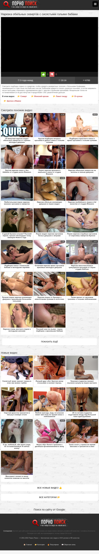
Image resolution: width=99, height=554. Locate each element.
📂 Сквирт (22, 96)
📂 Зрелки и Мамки (12, 101)
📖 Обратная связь (69, 545)
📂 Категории (40, 545)
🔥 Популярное (53, 545)
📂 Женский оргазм (40, 96)
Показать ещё (49, 341)
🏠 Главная (28, 545)
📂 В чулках (77, 96)
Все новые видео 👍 (49, 488)
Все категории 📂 (49, 497)
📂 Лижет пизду (60, 96)
